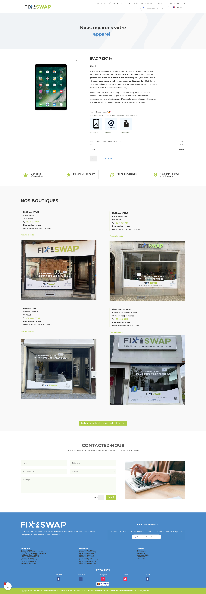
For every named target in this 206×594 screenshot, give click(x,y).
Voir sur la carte (27, 235)
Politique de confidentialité (32, 552)
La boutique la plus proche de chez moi (103, 423)
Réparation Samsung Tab (89, 560)
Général (139, 550)
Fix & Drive (140, 558)
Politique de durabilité (30, 555)
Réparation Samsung (87, 552)
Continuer (107, 158)
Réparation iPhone (86, 550)
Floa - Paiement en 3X (30, 557)
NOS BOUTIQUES (174, 3)
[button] (77, 60)
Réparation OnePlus (87, 557)
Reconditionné (142, 552)
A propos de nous (28, 563)
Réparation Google (86, 555)
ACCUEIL (101, 3)
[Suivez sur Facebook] (58, 579)
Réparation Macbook (87, 561)
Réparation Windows (87, 563)
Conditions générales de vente (121, 591)
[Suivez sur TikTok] (125, 579)
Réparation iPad (85, 558)
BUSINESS (146, 3)
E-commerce (142, 557)
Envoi (111, 497)
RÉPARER (113, 3)
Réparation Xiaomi (86, 553)
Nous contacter (27, 550)
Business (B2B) (142, 555)
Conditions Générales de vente (33, 553)
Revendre (140, 553)
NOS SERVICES (129, 3)
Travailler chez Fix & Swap (31, 560)
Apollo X (146, 591)
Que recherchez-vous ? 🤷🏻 (100, 112)
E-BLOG (158, 3)
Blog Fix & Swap (27, 558)
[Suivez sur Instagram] (103, 579)
